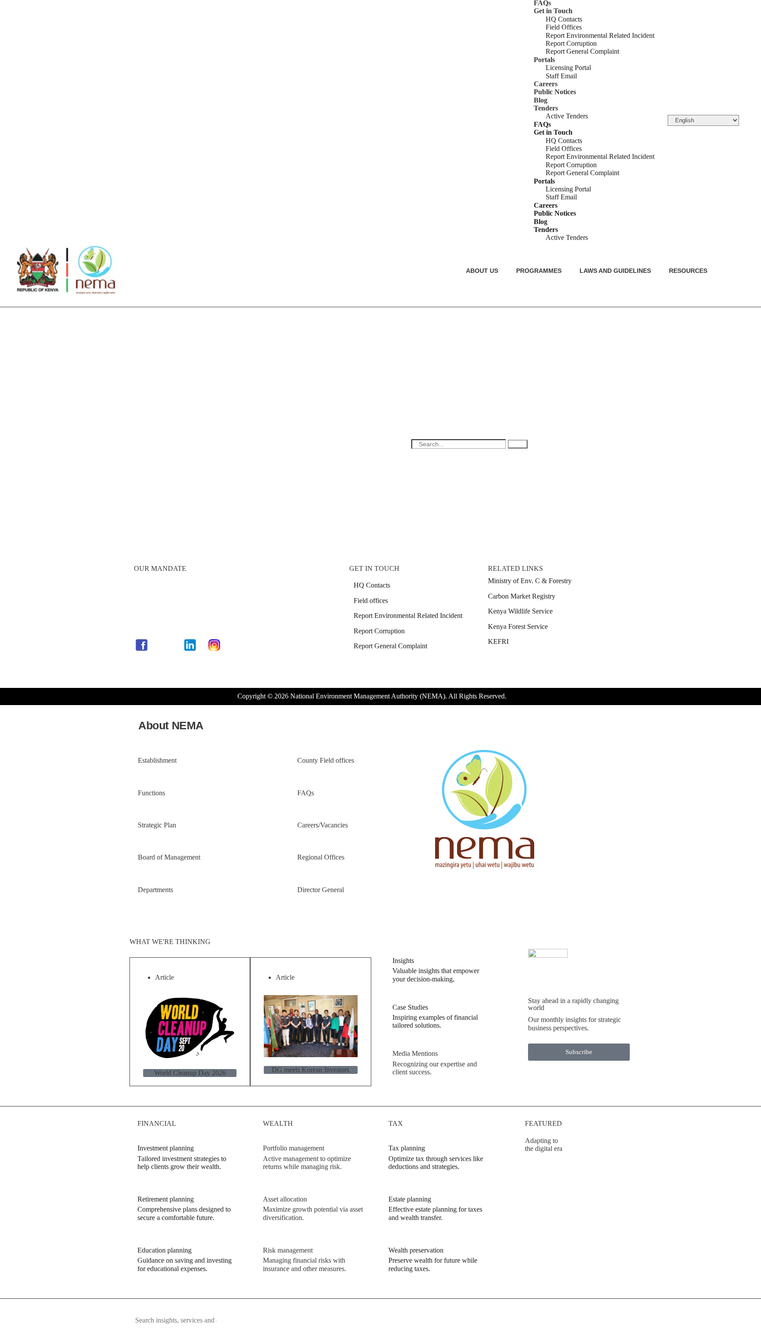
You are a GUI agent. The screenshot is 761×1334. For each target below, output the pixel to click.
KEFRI (498, 641)
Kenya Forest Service (518, 626)
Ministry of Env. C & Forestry (530, 580)
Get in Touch (553, 11)
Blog (540, 100)
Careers (546, 84)
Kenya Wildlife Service (520, 611)
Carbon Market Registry (521, 596)
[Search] (518, 444)
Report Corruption (571, 43)
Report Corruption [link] (379, 631)
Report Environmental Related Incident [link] (408, 615)
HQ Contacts (564, 19)
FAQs (542, 124)
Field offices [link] (371, 600)
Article (164, 977)
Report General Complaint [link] (390, 646)
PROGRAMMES (539, 270)
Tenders (546, 108)
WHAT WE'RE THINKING (170, 941)
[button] (183, 760)
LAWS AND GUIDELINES (615, 270)
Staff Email (561, 76)
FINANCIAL (156, 1123)
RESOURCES (688, 270)
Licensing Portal (568, 67)
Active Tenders (567, 116)
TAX (395, 1123)
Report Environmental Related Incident (600, 35)
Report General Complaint (582, 51)
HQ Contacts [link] (372, 585)
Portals (544, 59)
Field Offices (564, 27)
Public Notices (555, 92)
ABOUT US (482, 270)
